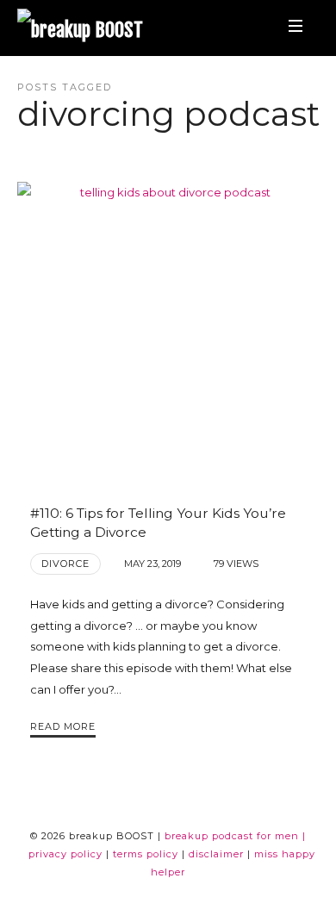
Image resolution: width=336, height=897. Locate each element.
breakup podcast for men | (235, 836)
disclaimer (216, 854)
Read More (63, 726)
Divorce (65, 564)
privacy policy (65, 854)
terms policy (145, 854)
